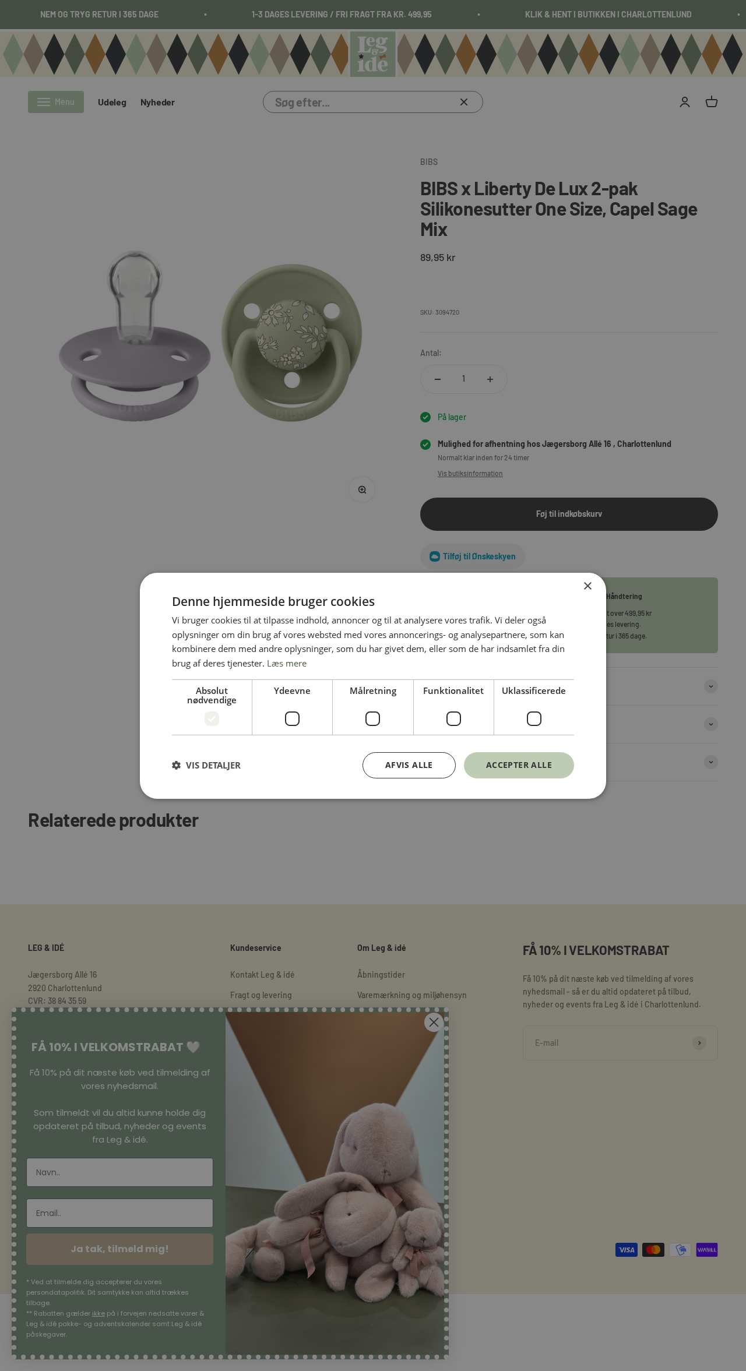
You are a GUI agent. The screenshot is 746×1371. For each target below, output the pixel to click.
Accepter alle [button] (519, 764)
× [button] (587, 585)
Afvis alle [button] (409, 764)
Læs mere (287, 663)
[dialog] (373, 685)
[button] (206, 765)
